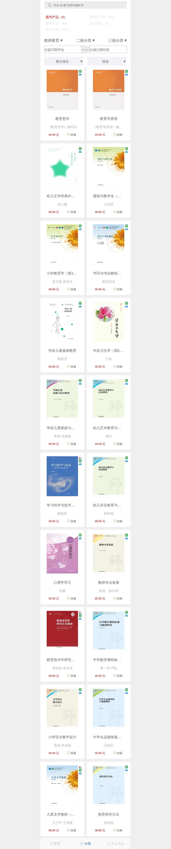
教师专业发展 (108, 582)
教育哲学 (62, 118)
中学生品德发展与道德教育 (114, 736)
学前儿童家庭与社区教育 (66, 427)
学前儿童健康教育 (62, 350)
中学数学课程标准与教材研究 (116, 659)
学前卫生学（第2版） (110, 350)
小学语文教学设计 (62, 736)
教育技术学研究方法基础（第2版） (74, 659)
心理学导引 (62, 582)
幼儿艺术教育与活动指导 (112, 427)
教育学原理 (108, 118)
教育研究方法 (108, 814)
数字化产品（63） (101, 16)
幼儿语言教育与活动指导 (112, 504)
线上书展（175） (56, 29)
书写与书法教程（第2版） (113, 273)
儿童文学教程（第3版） (65, 814)
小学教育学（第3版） (63, 273)
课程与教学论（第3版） (111, 195)
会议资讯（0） (98, 23)
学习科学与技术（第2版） (67, 504)
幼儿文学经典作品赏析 (64, 195)
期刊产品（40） (55, 23)
